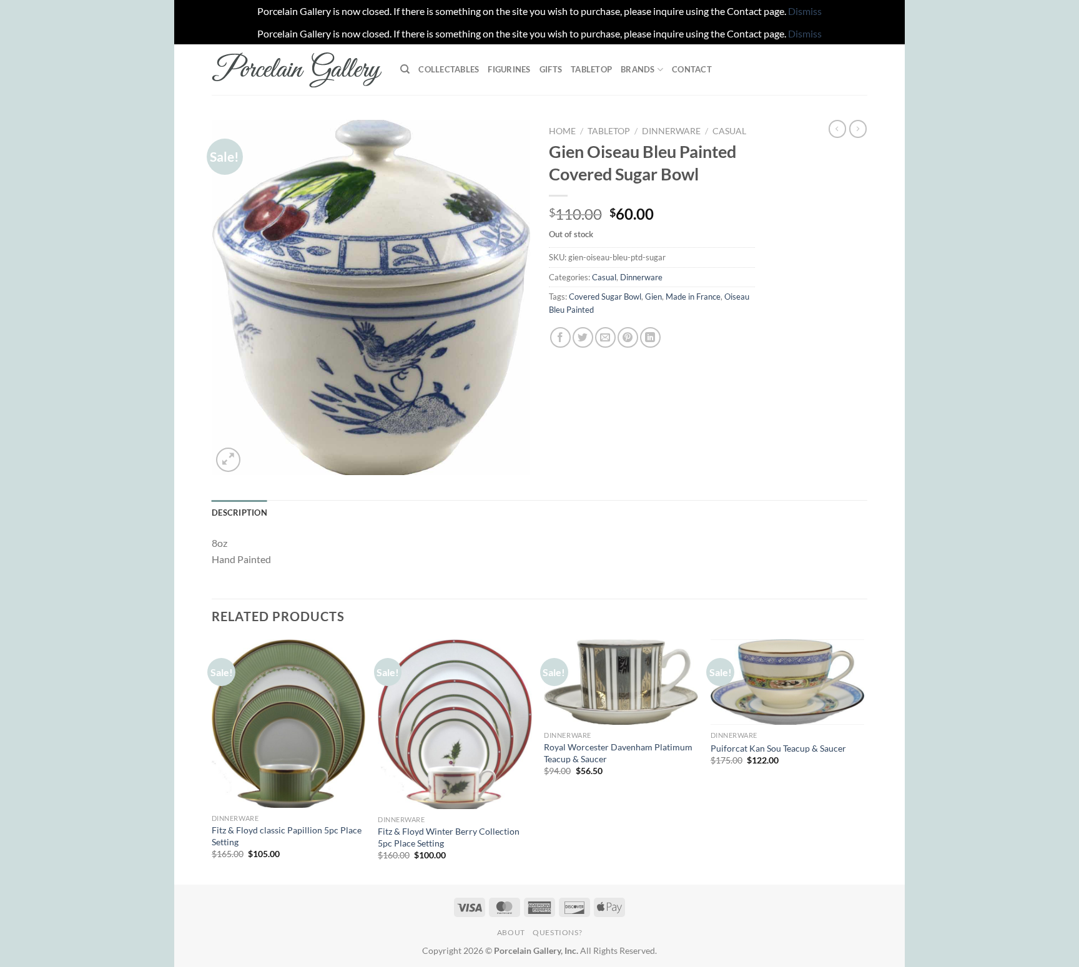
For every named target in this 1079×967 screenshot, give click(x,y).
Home (562, 131)
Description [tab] (239, 513)
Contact (692, 69)
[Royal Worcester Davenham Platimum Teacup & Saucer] (621, 682)
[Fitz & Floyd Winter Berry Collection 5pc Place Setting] (455, 724)
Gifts (551, 69)
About (511, 932)
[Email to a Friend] (605, 337)
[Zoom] (228, 460)
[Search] (405, 69)
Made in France (693, 297)
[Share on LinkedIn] (650, 337)
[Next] (863, 760)
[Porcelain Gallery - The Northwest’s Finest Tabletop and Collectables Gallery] (297, 69)
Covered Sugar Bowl (605, 297)
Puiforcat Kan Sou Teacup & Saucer (778, 748)
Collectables (448, 69)
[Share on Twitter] (583, 337)
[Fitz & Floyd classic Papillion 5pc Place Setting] (289, 723)
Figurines (509, 69)
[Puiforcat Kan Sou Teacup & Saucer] (788, 682)
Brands (638, 69)
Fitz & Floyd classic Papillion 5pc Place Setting (287, 836)
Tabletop (591, 69)
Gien (653, 297)
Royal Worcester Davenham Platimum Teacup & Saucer (618, 753)
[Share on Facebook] (560, 337)
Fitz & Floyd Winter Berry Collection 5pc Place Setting (449, 837)
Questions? (557, 932)
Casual (729, 131)
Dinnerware (671, 131)
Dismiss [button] (805, 11)
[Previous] (212, 760)
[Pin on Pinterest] (628, 337)
